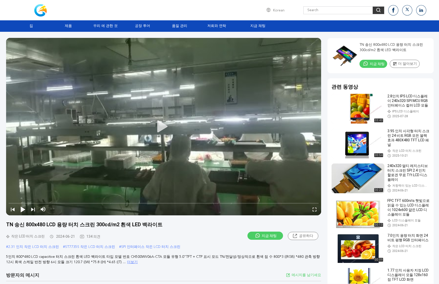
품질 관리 (179, 26)
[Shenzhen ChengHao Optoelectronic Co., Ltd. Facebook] (393, 10)
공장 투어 (142, 26)
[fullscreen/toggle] (314, 209)
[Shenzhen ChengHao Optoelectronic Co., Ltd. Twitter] (407, 10)
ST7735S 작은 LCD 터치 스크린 (90, 247)
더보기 (132, 262)
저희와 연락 (216, 26)
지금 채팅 (257, 26)
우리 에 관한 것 (105, 26)
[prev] (13, 209)
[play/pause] (23, 209)
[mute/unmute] (43, 209)
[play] (163, 126)
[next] (33, 209)
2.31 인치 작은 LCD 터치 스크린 (33, 247)
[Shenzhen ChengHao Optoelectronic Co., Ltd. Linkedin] (421, 10)
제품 (68, 26)
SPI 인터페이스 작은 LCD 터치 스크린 (150, 247)
